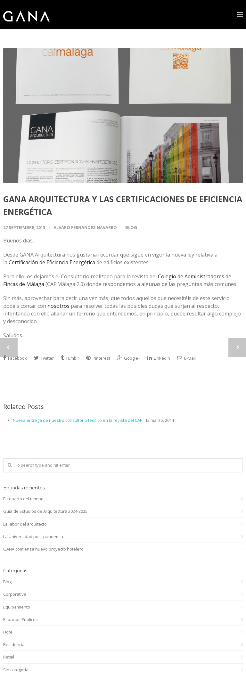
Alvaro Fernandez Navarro (85, 227)
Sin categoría (16, 670)
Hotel (8, 632)
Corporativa (14, 594)
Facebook (17, 358)
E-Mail (189, 358)
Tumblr (72, 358)
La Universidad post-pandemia (33, 536)
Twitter (47, 358)
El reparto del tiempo (23, 499)
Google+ (131, 358)
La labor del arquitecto (25, 524)
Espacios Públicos (20, 619)
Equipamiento (16, 607)
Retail (8, 657)
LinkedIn (161, 358)
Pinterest (101, 358)
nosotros (58, 305)
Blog (131, 227)
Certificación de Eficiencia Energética (52, 262)
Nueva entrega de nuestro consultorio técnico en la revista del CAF (77, 420)
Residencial (14, 644)
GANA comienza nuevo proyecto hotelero (43, 549)
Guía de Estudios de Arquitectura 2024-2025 (45, 511)
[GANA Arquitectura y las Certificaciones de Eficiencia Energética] (123, 115)
